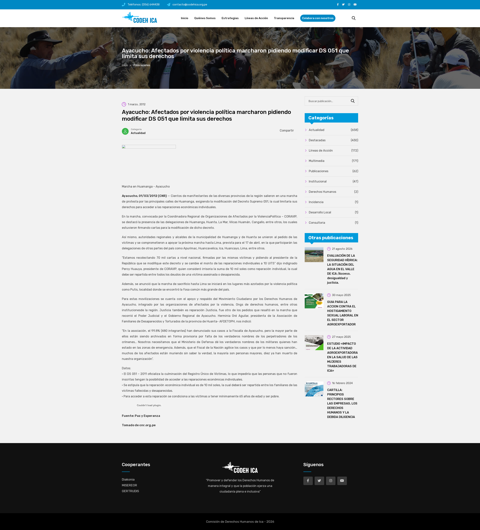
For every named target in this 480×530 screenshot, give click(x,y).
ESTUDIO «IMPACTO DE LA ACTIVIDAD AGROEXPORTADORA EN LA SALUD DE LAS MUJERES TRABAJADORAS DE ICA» (342, 357)
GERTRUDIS (130, 491)
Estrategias (230, 18)
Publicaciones (333, 171)
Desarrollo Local (333, 212)
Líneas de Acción (256, 18)
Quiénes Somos (205, 18)
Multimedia (333, 161)
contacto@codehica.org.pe (189, 4)
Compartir (287, 130)
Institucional (333, 181)
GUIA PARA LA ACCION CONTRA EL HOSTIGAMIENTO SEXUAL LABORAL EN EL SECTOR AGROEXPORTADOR (342, 313)
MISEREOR (129, 485)
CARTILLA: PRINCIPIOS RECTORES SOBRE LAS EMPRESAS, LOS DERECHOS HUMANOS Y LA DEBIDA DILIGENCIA (342, 403)
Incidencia (333, 202)
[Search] (354, 18)
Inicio (184, 18)
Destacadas (333, 140)
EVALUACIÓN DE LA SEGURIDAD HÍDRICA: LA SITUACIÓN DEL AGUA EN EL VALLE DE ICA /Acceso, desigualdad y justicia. (342, 269)
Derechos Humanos (333, 192)
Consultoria (333, 222)
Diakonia (128, 479)
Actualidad (138, 133)
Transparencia (284, 18)
